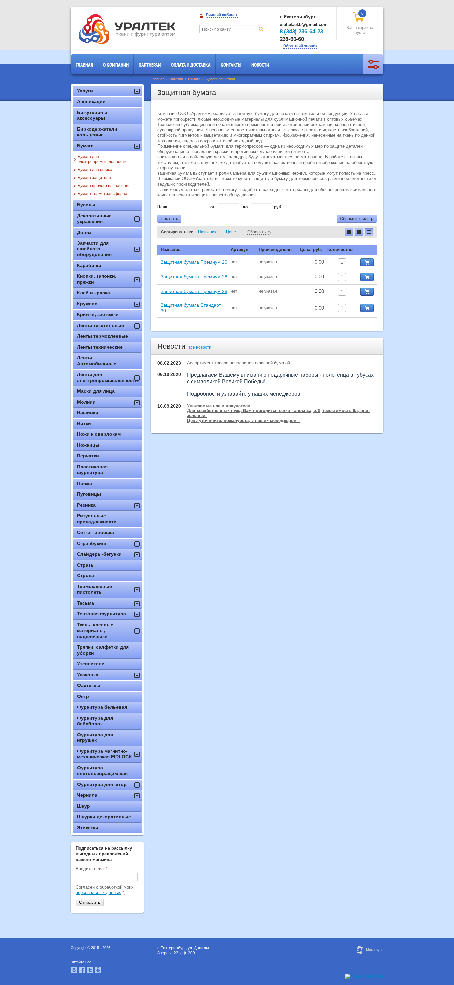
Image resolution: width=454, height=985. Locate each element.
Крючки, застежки (98, 314)
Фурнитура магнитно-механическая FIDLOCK (104, 754)
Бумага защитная (94, 177)
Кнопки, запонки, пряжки (96, 279)
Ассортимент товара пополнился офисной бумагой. (239, 362)
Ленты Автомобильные (96, 360)
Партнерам (150, 65)
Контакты (231, 65)
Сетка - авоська (95, 532)
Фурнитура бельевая (102, 707)
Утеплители (91, 663)
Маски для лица (96, 391)
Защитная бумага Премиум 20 (194, 262)
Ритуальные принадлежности (97, 518)
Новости (260, 65)
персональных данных (98, 892)
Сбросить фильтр (356, 218)
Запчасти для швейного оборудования (94, 248)
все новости (200, 347)
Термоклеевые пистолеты (94, 589)
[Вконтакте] (74, 971)
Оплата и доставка (191, 65)
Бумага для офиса (95, 169)
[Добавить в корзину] (367, 262)
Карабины (89, 265)
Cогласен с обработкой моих (105, 890)
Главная (84, 65)
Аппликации (91, 101)
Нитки (84, 423)
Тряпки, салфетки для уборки (103, 650)
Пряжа (84, 483)
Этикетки (87, 827)
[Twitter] (90, 971)
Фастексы (88, 685)
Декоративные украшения (94, 218)
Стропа (85, 575)
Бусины (86, 204)
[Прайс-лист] (369, 232)
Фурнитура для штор (102, 784)
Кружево (87, 303)
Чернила (87, 795)
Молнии (86, 402)
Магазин (176, 79)
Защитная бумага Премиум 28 (194, 276)
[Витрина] (359, 232)
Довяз (84, 232)
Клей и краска (93, 292)
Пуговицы (89, 494)
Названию (207, 232)
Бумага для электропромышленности (102, 159)
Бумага (194, 79)
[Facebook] (82, 971)
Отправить (89, 902)
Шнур (83, 806)
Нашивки (87, 412)
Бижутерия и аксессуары (92, 115)
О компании (116, 65)
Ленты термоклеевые (102, 336)
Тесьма (85, 603)
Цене (231, 232)
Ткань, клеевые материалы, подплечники (95, 630)
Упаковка (87, 674)
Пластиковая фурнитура (92, 469)
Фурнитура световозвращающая (102, 770)
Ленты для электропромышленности (107, 377)
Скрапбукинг (92, 543)
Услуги (85, 90)
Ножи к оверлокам (99, 434)
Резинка (86, 505)
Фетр (83, 696)
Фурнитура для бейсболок (95, 721)
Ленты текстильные (100, 325)
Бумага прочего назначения (104, 185)
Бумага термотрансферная (104, 193)
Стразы (86, 565)
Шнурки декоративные (104, 816)
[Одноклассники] (98, 971)
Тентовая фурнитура (101, 613)
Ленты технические (100, 347)
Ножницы (88, 445)
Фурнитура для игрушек (95, 737)
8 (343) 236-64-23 (301, 31)
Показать (169, 218)
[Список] (349, 232)
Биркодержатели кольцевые (97, 132)
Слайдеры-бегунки (99, 554)
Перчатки (88, 455)
